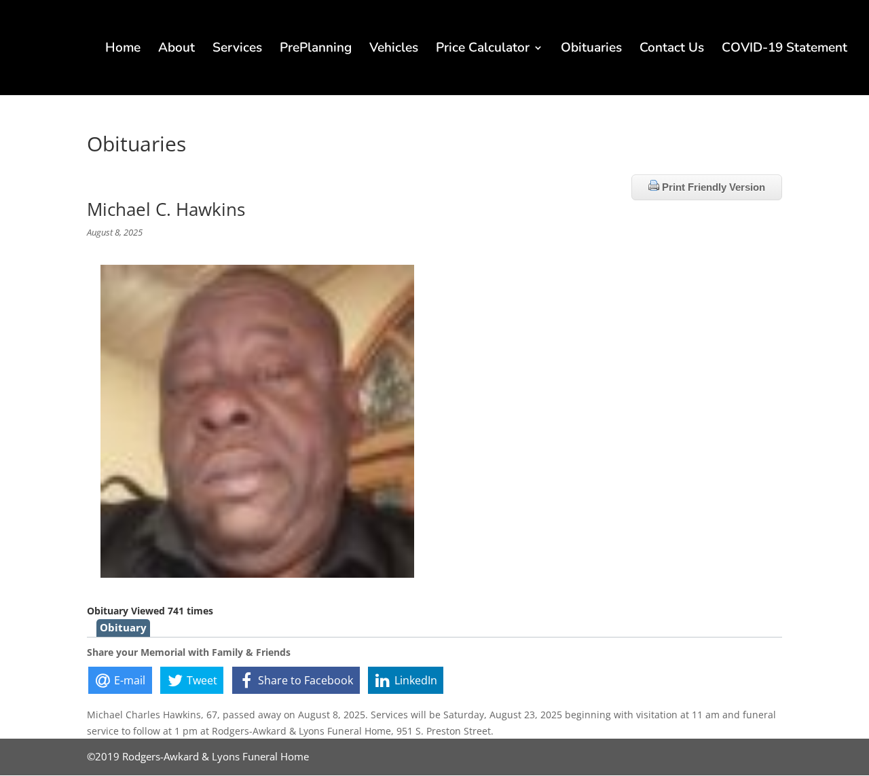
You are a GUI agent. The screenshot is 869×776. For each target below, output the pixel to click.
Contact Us (672, 49)
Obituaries (591, 49)
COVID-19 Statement (784, 49)
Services (237, 49)
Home (123, 49)
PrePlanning (316, 49)
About (176, 49)
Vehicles (393, 49)
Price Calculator (483, 49)
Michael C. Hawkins (166, 209)
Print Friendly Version (712, 187)
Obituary (123, 628)
